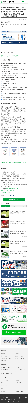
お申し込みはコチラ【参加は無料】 (10, 55)
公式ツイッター (4, 385)
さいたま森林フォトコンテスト (21, 370)
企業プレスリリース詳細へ (8, 190)
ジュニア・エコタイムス (6, 373)
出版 (2, 382)
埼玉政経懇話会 (4, 369)
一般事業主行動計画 (19, 358)
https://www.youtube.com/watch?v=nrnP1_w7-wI (13, 162)
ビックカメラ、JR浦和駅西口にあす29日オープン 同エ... (18, 232)
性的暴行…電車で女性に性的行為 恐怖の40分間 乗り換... (18, 222)
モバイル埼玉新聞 (5, 380)
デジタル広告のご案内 (6, 358)
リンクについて (4, 395)
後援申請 (3, 391)
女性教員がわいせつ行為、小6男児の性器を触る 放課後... (18, 252)
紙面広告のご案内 (19, 356)
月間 (23, 206)
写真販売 (17, 380)
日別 (5, 206)
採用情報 (17, 353)
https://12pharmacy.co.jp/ (12, 188)
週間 (14, 206)
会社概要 (3, 353)
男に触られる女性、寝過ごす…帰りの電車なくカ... (18, 242)
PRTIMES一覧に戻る (14, 199)
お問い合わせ (4, 360)
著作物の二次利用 (19, 391)
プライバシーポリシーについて (8, 399)
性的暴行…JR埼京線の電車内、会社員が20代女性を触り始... (18, 212)
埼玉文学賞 (17, 367)
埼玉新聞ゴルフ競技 (5, 367)
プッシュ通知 (18, 382)
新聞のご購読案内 (5, 356)
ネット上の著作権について (7, 397)
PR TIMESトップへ (6, 192)
